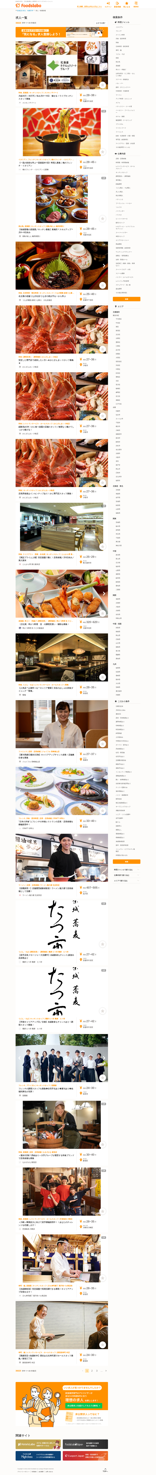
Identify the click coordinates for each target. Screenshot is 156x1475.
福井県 (118, 566)
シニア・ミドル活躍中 (123, 814)
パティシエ (119, 199)
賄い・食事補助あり (122, 779)
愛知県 (118, 586)
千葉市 (118, 422)
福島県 (118, 513)
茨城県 (118, 522)
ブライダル (119, 124)
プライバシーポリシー (23, 1471)
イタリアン (119, 27)
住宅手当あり (120, 756)
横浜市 (118, 426)
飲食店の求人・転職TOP (25, 10)
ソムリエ (119, 207)
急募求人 (119, 826)
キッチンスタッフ (121, 172)
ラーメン (119, 95)
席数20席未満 (120, 810)
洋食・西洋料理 (121, 38)
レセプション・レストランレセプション (125, 227)
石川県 (118, 562)
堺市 (117, 461)
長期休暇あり (120, 834)
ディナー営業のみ (121, 787)
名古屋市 (119, 449)
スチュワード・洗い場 (123, 285)
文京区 (118, 334)
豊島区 (118, 377)
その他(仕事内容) (121, 292)
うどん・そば (120, 54)
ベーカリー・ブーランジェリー (125, 111)
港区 (117, 326)
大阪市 (118, 457)
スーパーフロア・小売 (123, 269)
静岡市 (118, 442)
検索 (126, 299)
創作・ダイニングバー (123, 87)
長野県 (118, 574)
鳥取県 (118, 627)
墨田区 (118, 342)
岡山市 (118, 469)
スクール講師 (120, 273)
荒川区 (118, 384)
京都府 (118, 603)
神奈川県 (119, 545)
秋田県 (118, 505)
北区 (117, 381)
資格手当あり (120, 768)
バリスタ (119, 215)
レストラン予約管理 (122, 281)
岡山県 (118, 635)
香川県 (118, 651)
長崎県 (118, 675)
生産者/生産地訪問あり (123, 783)
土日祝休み (119, 737)
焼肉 (117, 58)
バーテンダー (120, 211)
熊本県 (118, 679)
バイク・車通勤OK (122, 795)
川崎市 (118, 430)
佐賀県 (118, 672)
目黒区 (118, 354)
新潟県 (118, 555)
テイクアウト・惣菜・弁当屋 (125, 143)
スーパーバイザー (121, 232)
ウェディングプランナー (124, 252)
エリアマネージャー (122, 240)
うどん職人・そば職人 (123, 188)
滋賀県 (118, 599)
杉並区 (118, 373)
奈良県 (118, 614)
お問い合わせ (49, 1471)
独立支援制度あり (121, 803)
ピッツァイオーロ (121, 219)
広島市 (118, 473)
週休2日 (118, 714)
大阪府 (118, 607)
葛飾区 (118, 400)
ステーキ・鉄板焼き (122, 79)
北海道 (118, 490)
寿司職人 (119, 180)
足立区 (118, 396)
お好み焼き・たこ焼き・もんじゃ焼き (125, 74)
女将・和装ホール (121, 259)
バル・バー (119, 83)
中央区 (118, 323)
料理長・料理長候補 (122, 162)
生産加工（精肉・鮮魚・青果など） (125, 264)
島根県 (118, 631)
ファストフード (121, 128)
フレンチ (119, 31)
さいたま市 (119, 418)
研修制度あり (120, 837)
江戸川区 (119, 404)
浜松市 (118, 445)
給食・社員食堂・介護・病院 (125, 136)
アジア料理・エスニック (124, 99)
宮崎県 (118, 687)
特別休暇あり (120, 729)
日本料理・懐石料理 (122, 46)
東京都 (118, 541)
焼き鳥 (118, 62)
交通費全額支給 (121, 760)
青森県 (118, 494)
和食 (117, 42)
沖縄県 (118, 695)
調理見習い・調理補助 (123, 176)
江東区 (118, 346)
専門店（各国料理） (122, 139)
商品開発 (119, 244)
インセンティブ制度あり (124, 772)
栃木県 (118, 526)
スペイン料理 (120, 35)
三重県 (118, 589)
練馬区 (118, 392)
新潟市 (118, 438)
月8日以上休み (120, 710)
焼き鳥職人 (119, 195)
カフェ (118, 102)
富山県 (118, 559)
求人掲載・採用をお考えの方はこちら (89, 6)
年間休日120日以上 (122, 741)
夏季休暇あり (120, 721)
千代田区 (119, 319)
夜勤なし (119, 830)
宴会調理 (119, 289)
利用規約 (34, 1471)
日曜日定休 (119, 706)
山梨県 (118, 570)
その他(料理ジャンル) (123, 147)
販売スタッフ (120, 222)
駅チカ (118, 822)
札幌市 (118, 411)
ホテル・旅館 (120, 116)
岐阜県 (118, 578)
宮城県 (118, 501)
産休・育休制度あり (122, 718)
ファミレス (119, 132)
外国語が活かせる (121, 855)
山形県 (118, 509)
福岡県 (118, 668)
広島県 (118, 639)
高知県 (118, 658)
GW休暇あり (120, 725)
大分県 (118, 683)
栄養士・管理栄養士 (122, 255)
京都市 (118, 453)
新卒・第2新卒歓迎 (122, 845)
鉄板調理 (119, 184)
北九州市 (119, 476)
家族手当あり (120, 764)
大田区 (118, 357)
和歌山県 (119, 618)
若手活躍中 (119, 818)
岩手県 (118, 497)
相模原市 (119, 434)
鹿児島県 (119, 691)
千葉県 (118, 538)
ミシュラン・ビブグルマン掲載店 (125, 850)
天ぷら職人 (119, 192)
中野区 (118, 369)
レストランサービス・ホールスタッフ (125, 167)
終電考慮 (119, 733)
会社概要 (41, 1471)
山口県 (118, 643)
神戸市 (118, 465)
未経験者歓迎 (120, 841)
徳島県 (118, 647)
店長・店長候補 (121, 158)
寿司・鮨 (119, 50)
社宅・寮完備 (120, 752)
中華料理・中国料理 (122, 91)
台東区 (118, 338)
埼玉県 (118, 534)
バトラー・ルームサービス (124, 277)
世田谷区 (119, 361)
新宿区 (118, 330)
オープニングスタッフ (123, 806)
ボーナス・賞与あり (122, 745)
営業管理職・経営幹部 (123, 248)
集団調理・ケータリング (124, 120)
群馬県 (118, 530)
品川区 (118, 350)
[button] (19, 65)
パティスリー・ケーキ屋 (124, 106)
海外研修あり (120, 791)
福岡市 (118, 480)
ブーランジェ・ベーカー (124, 203)
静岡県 (118, 582)
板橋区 (118, 388)
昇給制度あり (120, 749)
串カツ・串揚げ (121, 69)
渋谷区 (118, 365)
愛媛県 (118, 654)
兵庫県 (118, 610)
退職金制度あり (121, 776)
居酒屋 (118, 66)
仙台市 (118, 415)
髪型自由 (119, 799)
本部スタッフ (120, 236)
